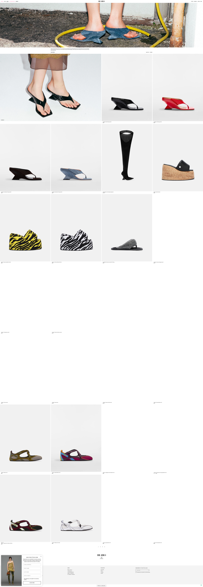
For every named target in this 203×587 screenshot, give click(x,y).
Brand (17, 1)
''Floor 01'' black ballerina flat (158, 542)
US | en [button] (192, 1)
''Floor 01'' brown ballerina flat (158, 402)
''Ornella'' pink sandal (55, 402)
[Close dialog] (41, 556)
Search (195, 1)
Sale (5, 1)
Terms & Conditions (71, 573)
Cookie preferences (71, 572)
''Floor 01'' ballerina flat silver (56, 542)
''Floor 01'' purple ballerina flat (56, 472)
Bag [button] (201, 1)
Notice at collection (101, 585)
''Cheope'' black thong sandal (107, 121)
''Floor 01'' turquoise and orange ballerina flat (160, 472)
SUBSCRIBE (32, 582)
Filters (151, 52)
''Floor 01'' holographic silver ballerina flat (108, 472)
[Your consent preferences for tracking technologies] (201, 585)
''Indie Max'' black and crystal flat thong (108, 262)
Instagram (102, 569)
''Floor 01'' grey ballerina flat (107, 542)
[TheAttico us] (101, 1)
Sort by (147, 52)
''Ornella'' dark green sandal (5, 332)
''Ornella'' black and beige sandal (158, 262)
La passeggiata (12, 1)
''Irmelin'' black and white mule (107, 402)
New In (2, 1)
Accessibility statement (71, 574)
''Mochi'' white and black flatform (57, 262)
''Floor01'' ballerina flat (4, 472)
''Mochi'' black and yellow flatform (6, 262)
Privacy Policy (70, 569)
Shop (7, 1)
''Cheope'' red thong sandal (158, 121)
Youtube (102, 572)
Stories (102, 573)
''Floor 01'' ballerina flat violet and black (6, 543)
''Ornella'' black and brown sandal (57, 332)
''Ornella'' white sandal (4, 402)
